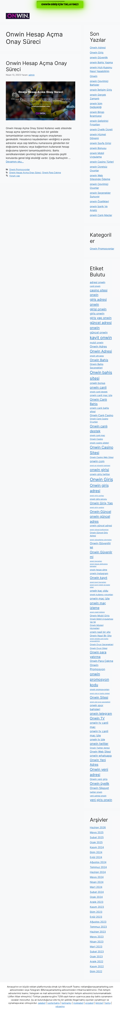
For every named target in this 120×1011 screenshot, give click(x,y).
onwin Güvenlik (99, 57)
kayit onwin (101, 337)
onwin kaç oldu (99, 590)
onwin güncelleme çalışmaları (101, 540)
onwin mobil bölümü (97, 612)
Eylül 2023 (96, 916)
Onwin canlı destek (98, 428)
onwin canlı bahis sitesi (99, 410)
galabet (42, 1003)
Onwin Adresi (98, 47)
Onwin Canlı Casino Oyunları (99, 420)
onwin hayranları (96, 561)
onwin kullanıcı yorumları (101, 594)
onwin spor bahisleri (96, 707)
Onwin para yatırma (98, 654)
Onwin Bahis (99, 360)
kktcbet (99, 1003)
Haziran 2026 (98, 827)
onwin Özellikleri (99, 201)
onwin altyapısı (97, 356)
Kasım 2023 (97, 906)
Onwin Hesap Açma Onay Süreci (25, 172)
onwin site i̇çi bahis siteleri (100, 693)
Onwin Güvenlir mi (101, 554)
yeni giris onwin (101, 800)
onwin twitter (99, 743)
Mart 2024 (96, 887)
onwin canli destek (99, 392)
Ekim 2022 (96, 971)
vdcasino (60, 1006)
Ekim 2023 (96, 911)
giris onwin (97, 313)
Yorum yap (14, 175)
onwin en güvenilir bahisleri (100, 466)
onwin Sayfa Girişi (100, 143)
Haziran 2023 (98, 931)
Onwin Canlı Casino (101, 415)
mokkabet (78, 1003)
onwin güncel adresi (101, 525)
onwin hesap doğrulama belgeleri (99, 565)
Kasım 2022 (97, 966)
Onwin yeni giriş (98, 779)
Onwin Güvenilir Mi (100, 545)
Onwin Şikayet (99, 788)
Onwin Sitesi (99, 697)
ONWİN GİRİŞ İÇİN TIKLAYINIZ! (60, 4)
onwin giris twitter (100, 474)
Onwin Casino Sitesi (101, 450)
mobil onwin (96, 342)
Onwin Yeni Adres (98, 762)
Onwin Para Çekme (51, 172)
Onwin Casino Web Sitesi (101, 457)
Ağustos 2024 (98, 862)
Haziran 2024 (98, 872)
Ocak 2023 (96, 956)
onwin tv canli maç (99, 725)
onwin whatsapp (101, 755)
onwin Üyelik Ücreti (101, 129)
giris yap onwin (101, 318)
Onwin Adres (98, 346)
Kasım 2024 (97, 847)
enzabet (89, 1003)
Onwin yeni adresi (99, 772)
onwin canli (98, 387)
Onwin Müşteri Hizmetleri (96, 626)
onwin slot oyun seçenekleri (100, 702)
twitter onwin (96, 792)
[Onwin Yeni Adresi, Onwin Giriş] (18, 15)
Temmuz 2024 (98, 867)
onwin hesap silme (98, 570)
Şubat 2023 (97, 951)
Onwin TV (97, 718)
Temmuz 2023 (98, 926)
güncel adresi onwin (101, 325)
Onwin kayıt (98, 578)
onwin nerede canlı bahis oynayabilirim (99, 640)
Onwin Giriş (96, 52)
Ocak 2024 (96, 897)
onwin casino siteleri (99, 443)
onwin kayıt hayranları (98, 582)
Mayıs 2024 (97, 877)
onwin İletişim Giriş (101, 89)
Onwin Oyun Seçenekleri (101, 644)
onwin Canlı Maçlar (101, 215)
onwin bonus (97, 383)
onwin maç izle (100, 598)
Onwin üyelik (99, 783)
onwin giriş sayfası (97, 496)
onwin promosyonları (99, 689)
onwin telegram (101, 713)
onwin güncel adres (100, 518)
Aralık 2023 (96, 901)
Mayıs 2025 (96, 832)
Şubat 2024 (97, 892)
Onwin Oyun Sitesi (98, 648)
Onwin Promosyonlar (19, 169)
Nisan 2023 (96, 941)
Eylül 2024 (96, 857)
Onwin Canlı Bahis (98, 402)
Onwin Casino (96, 439)
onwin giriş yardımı (97, 507)
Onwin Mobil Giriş (99, 615)
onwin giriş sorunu (98, 499)
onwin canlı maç (97, 435)
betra (107, 1003)
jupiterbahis (53, 1003)
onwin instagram (99, 573)
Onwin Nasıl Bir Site (101, 635)
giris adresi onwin (98, 301)
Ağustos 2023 (98, 921)
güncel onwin (99, 332)
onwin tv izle (97, 739)
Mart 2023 (96, 946)
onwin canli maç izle (101, 395)
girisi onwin (98, 309)
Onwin (93, 76)
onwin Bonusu (98, 148)
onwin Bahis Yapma (101, 62)
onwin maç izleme (98, 605)
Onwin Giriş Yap (101, 503)
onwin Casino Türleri (102, 161)
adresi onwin (97, 282)
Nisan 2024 (96, 882)
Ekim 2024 (96, 852)
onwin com (97, 461)
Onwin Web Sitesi (100, 751)
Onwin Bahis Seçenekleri (96, 366)
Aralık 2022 (96, 961)
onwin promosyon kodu (99, 679)
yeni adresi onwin (98, 796)
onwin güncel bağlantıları (99, 530)
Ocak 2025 (96, 842)
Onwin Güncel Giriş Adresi (99, 534)
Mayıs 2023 (97, 936)
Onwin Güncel (100, 512)
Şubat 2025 (97, 837)
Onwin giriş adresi (99, 488)
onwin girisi (99, 470)
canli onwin (95, 286)
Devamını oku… (15, 161)
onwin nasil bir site (100, 631)
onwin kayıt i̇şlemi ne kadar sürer (100, 586)
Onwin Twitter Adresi (100, 748)
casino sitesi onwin (98, 292)
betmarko (66, 1003)
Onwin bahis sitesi (101, 375)
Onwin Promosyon (97, 667)
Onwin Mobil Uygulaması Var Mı (101, 620)
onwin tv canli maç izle (99, 733)
